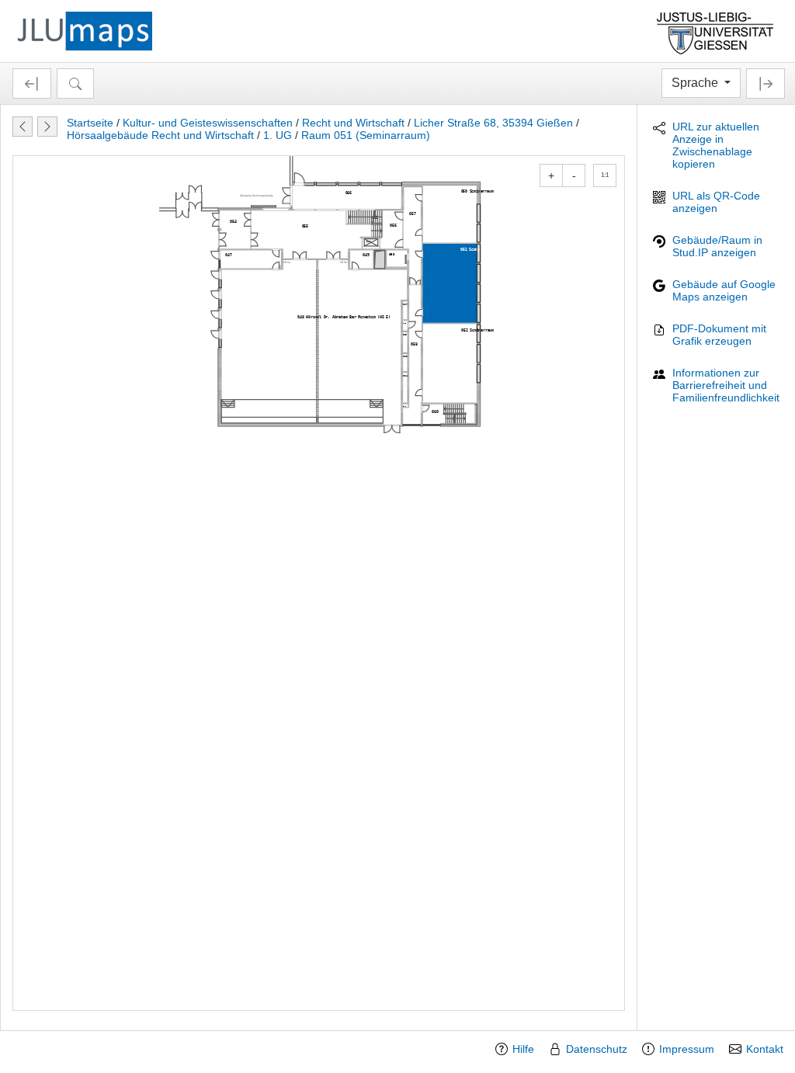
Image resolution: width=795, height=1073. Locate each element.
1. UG (277, 135)
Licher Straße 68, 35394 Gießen (493, 122)
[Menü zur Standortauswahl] (31, 83)
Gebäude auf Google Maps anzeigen (724, 290)
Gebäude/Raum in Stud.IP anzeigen (717, 246)
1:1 (605, 175)
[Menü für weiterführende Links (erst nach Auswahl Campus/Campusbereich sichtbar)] (765, 83)
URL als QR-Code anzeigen (716, 201)
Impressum (686, 1049)
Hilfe (523, 1049)
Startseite (90, 122)
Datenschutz (596, 1049)
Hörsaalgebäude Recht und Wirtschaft (160, 135)
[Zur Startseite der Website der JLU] (715, 32)
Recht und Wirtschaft (353, 122)
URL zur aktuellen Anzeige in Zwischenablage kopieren (715, 145)
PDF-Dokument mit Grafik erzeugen (719, 334)
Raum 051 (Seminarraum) (365, 135)
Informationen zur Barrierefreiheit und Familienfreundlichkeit (725, 385)
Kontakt (764, 1049)
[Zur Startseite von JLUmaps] (84, 30)
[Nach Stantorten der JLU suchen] (75, 83)
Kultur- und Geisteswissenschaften (208, 122)
